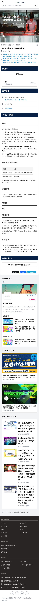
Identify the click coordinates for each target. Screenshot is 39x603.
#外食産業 (6, 58)
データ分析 (19, 54)
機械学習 (6, 54)
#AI (4, 56)
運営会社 (4, 552)
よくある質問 (5, 565)
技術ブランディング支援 (8, 546)
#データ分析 (24, 56)
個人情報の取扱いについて (9, 581)
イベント (8, 512)
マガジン (4, 526)
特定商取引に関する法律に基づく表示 (13, 584)
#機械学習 (9, 56)
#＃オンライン (20, 60)
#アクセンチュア (22, 62)
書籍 (21, 530)
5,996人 (32, 299)
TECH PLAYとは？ (7, 562)
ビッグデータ (28, 54)
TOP (3, 512)
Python (35, 54)
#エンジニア (32, 58)
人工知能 (12, 54)
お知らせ (23, 562)
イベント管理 (5, 568)
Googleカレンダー (12, 99)
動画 (2, 530)
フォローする (31, 296)
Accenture (8, 108)
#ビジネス (13, 58)
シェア (23, 272)
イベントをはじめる (26, 565)
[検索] (35, 5)
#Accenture (32, 62)
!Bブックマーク (31, 272)
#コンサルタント (22, 58)
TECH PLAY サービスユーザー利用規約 (13, 578)
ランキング (23, 533)
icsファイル (24, 99)
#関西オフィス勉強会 (9, 62)
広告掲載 (4, 549)
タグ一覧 (4, 536)
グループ (4, 533)
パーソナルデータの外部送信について (13, 587)
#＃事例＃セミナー (9, 60)
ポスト (16, 272)
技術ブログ (23, 526)
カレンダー (23, 523)
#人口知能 (16, 56)
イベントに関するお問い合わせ (21, 265)
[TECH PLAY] (20, 2)
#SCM (30, 56)
